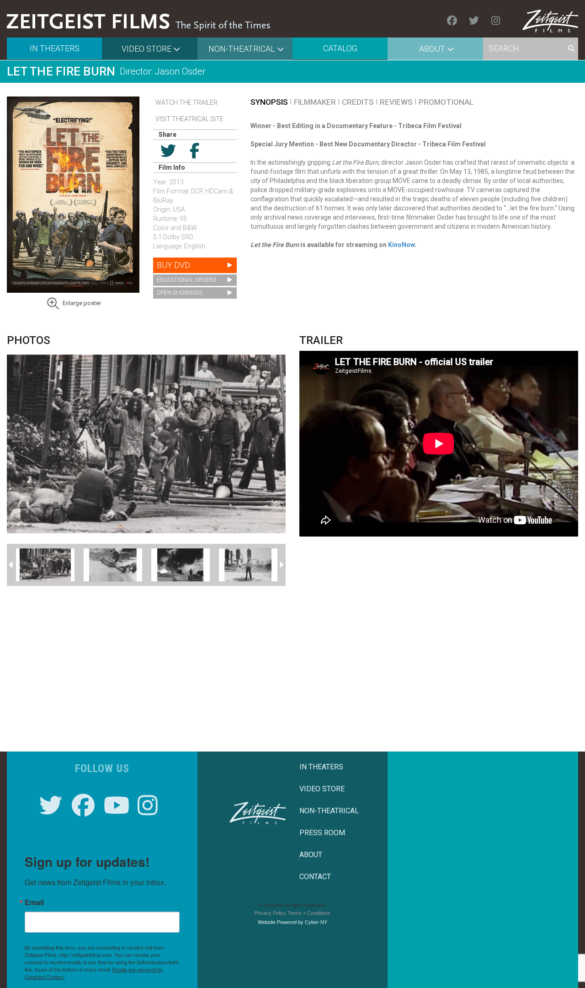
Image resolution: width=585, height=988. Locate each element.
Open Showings (179, 293)
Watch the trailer (186, 102)
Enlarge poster (82, 303)
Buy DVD (173, 265)
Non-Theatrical (241, 49)
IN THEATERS (321, 766)
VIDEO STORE (322, 788)
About (432, 49)
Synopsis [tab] (269, 102)
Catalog (340, 48)
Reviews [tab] (396, 102)
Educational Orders (186, 280)
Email (34, 902)
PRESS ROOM (322, 832)
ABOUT (310, 854)
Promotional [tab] (446, 102)
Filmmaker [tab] (315, 102)
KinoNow (401, 244)
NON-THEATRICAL (329, 810)
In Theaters (55, 48)
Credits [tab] (358, 102)
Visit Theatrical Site (189, 119)
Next (281, 564)
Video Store (146, 49)
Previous (11, 564)
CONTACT (315, 876)
